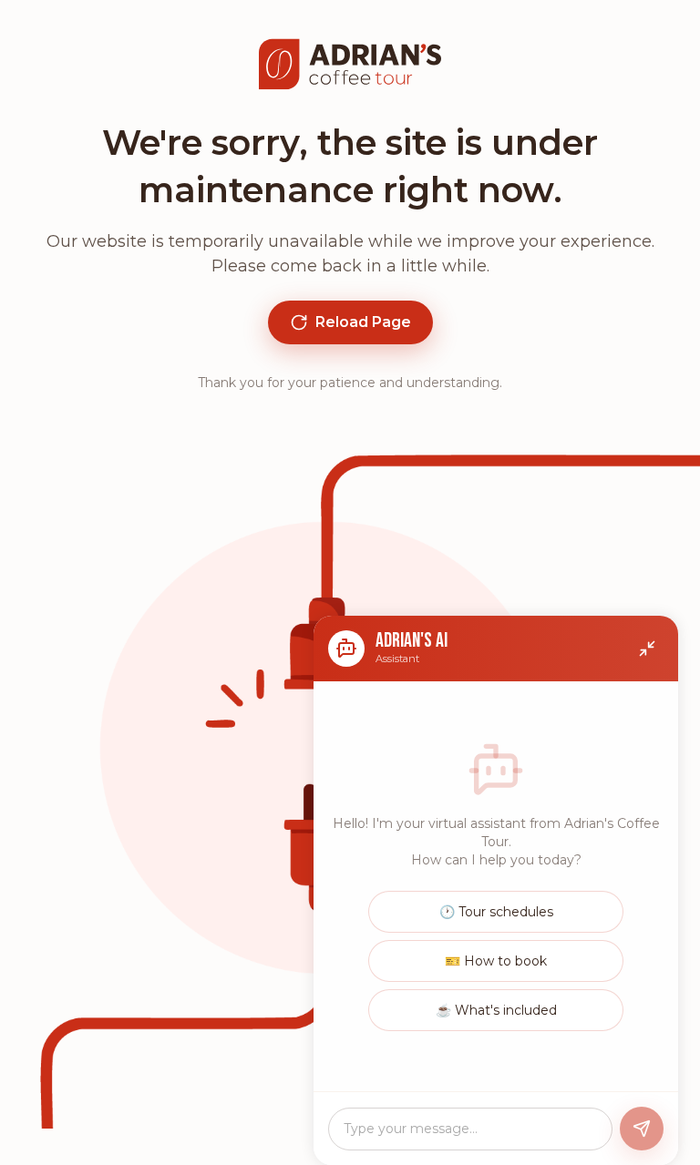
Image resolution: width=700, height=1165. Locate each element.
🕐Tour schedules (496, 912)
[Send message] (642, 1128)
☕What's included (496, 1010)
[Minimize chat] (647, 648)
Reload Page (363, 322)
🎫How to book (496, 961)
